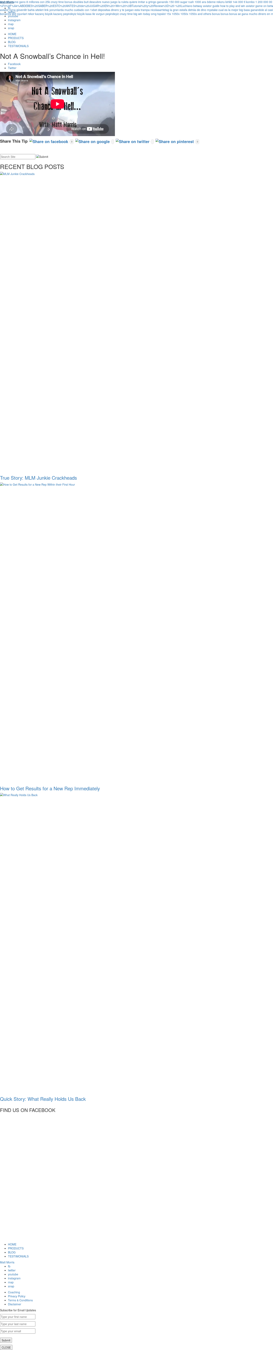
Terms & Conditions (20, 1300)
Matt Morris (7, 1262)
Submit (6, 1340)
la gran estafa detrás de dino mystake (194, 10)
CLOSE (6, 1347)
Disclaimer (14, 1304)
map (11, 24)
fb (9, 1266)
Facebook (14, 64)
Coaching (14, 1292)
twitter (12, 1270)
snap (11, 28)
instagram (14, 20)
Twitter (12, 68)
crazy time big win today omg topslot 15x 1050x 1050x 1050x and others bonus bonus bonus (178, 14)
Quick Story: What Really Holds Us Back (43, 1098)
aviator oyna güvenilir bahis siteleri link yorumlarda (32, 10)
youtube (13, 16)
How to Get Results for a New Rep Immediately (50, 788)
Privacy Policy (16, 1296)
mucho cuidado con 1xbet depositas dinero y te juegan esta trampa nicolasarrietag (117, 10)
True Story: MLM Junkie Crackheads (38, 477)
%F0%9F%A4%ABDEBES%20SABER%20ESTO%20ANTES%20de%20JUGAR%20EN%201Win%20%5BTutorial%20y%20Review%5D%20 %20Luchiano (96, 6)
